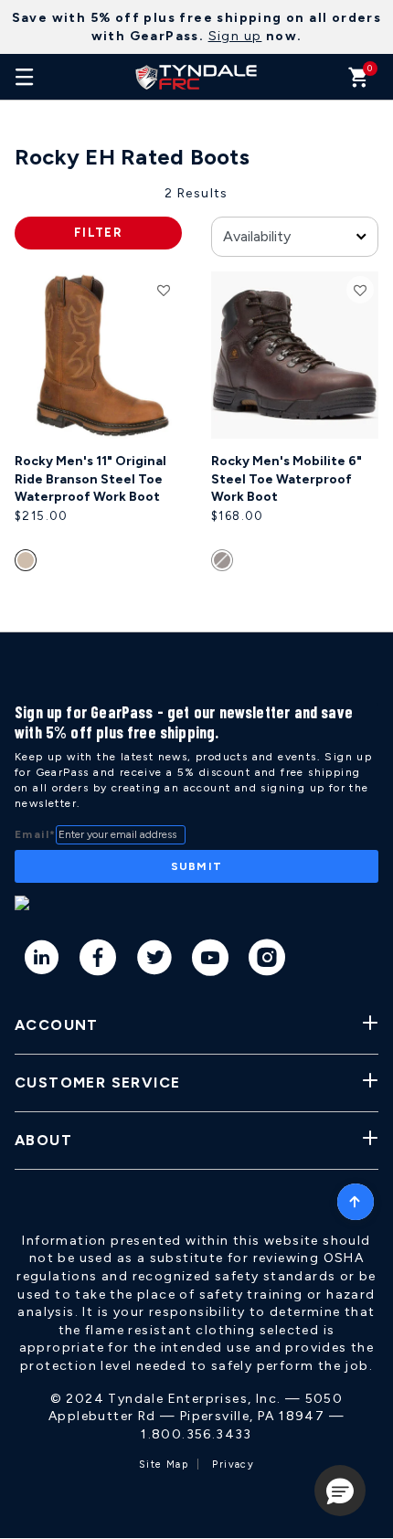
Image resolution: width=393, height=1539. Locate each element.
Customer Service (97, 1082)
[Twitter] (155, 960)
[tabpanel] (196, 408)
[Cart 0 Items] (358, 82)
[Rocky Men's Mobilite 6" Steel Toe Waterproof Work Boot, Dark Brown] (224, 564)
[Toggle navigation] (24, 77)
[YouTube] (210, 960)
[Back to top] (355, 1197)
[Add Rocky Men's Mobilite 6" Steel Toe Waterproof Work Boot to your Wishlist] (360, 289)
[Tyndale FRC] (196, 77)
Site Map (163, 1464)
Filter (98, 232)
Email (35, 834)
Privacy (233, 1464)
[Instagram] (267, 960)
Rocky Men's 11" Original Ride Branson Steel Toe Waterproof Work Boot (90, 478)
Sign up (235, 36)
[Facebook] (98, 960)
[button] (340, 1490)
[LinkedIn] (42, 960)
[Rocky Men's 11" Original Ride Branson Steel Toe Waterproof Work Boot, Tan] (28, 564)
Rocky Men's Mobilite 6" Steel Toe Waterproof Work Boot (286, 478)
